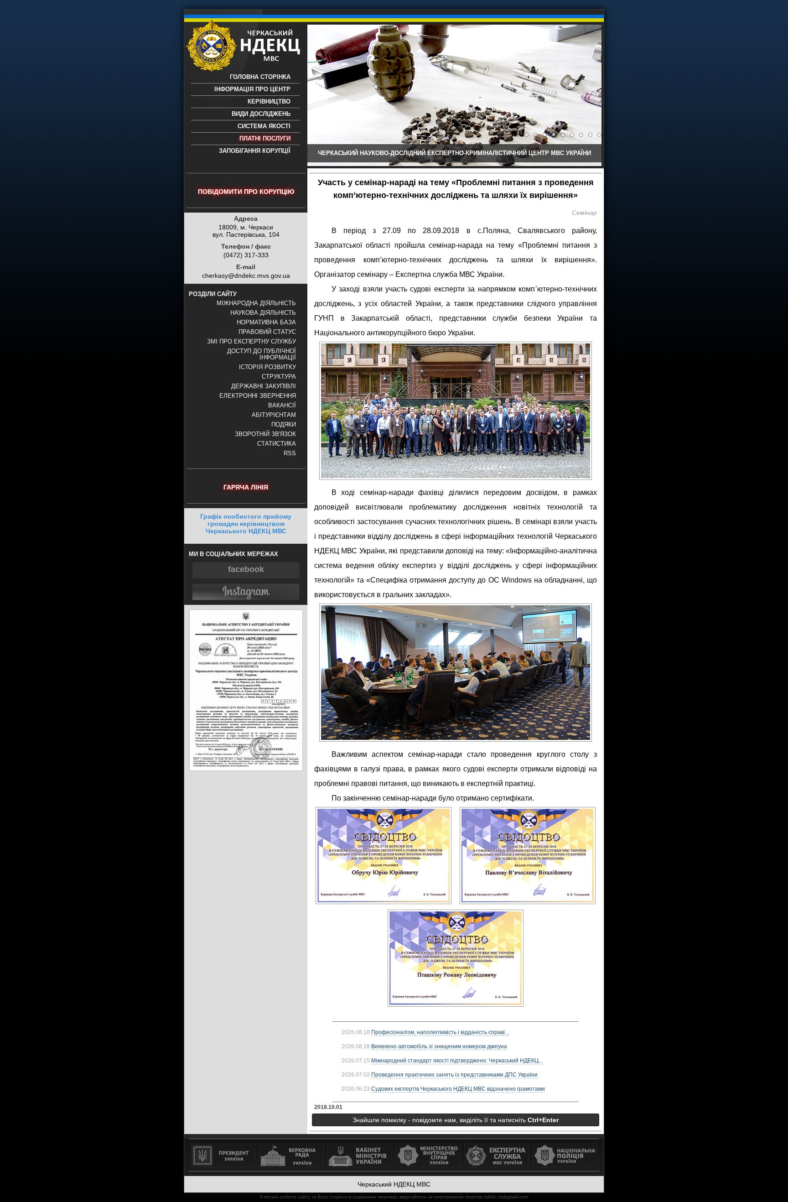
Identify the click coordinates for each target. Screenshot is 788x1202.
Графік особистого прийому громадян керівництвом (245, 524)
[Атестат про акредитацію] (246, 768)
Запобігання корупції (254, 151)
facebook (246, 569)
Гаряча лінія (245, 487)
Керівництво (269, 102)
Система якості (264, 126)
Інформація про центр (252, 89)
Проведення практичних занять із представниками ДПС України (454, 1075)
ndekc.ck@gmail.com (506, 1196)
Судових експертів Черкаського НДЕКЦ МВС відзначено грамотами (458, 1089)
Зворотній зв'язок (265, 434)
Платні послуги (264, 138)
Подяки (283, 424)
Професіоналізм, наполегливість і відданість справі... (440, 1032)
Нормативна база (266, 322)
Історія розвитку (267, 367)
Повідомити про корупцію (246, 191)
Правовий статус (267, 332)
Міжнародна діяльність (256, 303)
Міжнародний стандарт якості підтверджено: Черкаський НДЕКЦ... (457, 1060)
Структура (279, 377)
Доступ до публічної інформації (261, 354)
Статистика (276, 444)
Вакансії (282, 405)
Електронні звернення (257, 396)
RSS (290, 453)
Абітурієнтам (274, 415)
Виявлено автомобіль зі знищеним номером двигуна (439, 1046)
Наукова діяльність (263, 313)
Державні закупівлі (263, 386)
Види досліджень (261, 114)
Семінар (584, 212)
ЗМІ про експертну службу (251, 341)
